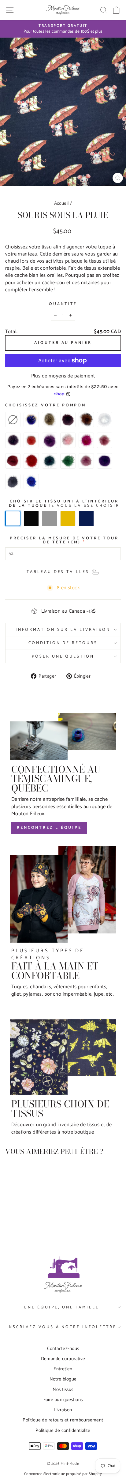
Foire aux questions (63, 1400)
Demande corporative (63, 1359)
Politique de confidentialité (63, 1430)
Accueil (61, 203)
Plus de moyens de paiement (63, 376)
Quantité (63, 304)
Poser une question (63, 656)
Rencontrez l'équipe (49, 827)
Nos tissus (63, 1389)
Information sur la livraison (63, 629)
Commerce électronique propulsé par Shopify (63, 1474)
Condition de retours (63, 642)
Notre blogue (63, 1379)
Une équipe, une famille (61, 1307)
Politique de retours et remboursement (63, 1420)
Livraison (63, 1410)
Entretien (63, 1369)
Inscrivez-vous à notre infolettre (61, 1327)
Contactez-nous (63, 1348)
